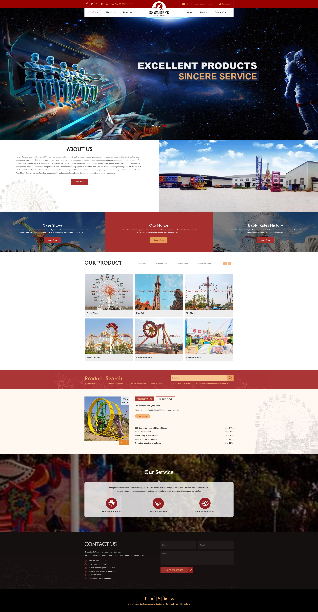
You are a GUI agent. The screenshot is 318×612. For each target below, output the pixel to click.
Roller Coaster (93, 358)
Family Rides (161, 263)
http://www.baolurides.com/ (107, 571)
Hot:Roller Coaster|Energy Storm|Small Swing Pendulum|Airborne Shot (202, 383)
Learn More (79, 182)
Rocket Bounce (193, 358)
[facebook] (87, 4)
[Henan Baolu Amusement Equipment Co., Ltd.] (159, 9)
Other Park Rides (204, 263)
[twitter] (92, 4)
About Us (110, 12)
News (189, 12)
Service (203, 12)
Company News (144, 399)
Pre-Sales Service (111, 511)
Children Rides (182, 263)
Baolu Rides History (265, 225)
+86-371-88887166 (125, 4)
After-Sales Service (205, 511)
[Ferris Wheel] (109, 292)
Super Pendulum (144, 358)
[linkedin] (102, 4)
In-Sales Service (158, 511)
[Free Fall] (159, 292)
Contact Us (220, 12)
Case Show (52, 225)
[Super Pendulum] (159, 336)
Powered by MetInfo (181, 604)
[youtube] (107, 4)
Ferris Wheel (92, 313)
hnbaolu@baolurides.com (203, 4)
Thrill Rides (142, 263)
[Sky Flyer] (209, 292)
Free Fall (140, 313)
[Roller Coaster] (109, 336)
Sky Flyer (190, 313)
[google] (97, 4)
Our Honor (159, 225)
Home (95, 12)
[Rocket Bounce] (209, 336)
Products (127, 12)
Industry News (165, 399)
